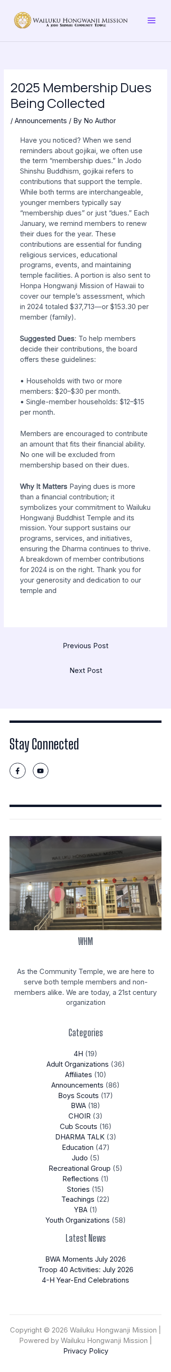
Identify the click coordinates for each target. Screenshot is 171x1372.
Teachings (78, 1199)
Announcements (41, 121)
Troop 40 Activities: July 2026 (85, 1269)
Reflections (80, 1179)
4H (78, 1054)
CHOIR (79, 1116)
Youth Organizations (78, 1220)
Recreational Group (79, 1168)
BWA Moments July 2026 (85, 1259)
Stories (78, 1189)
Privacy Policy (85, 1351)
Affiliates (78, 1074)
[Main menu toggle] (152, 20)
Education (78, 1147)
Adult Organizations (78, 1064)
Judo (80, 1158)
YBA (80, 1210)
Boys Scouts (78, 1095)
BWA (78, 1105)
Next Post (85, 670)
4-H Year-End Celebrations (85, 1280)
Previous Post (85, 646)
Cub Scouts (78, 1126)
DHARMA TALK (79, 1137)
